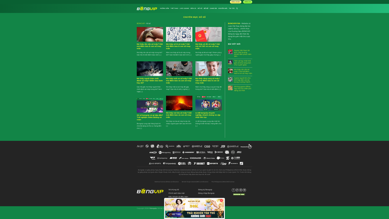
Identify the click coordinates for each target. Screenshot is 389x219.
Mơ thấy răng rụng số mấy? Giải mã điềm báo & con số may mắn (207, 80)
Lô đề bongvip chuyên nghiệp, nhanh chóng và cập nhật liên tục (207, 115)
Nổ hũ (200, 8)
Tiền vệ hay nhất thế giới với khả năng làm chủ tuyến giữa (242, 63)
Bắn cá (193, 8)
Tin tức (232, 8)
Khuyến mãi (222, 8)
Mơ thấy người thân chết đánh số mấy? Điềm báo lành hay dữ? (150, 80)
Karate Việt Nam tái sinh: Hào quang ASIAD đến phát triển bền (242, 53)
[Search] (237, 8)
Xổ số (206, 8)
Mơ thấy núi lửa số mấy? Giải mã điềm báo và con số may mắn (179, 115)
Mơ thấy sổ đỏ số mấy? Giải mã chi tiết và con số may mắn (207, 46)
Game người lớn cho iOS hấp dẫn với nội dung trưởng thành (242, 80)
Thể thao (174, 8)
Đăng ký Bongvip (205, 190)
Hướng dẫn (164, 8)
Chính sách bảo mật (176, 193)
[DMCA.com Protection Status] (239, 194)
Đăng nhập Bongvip (206, 193)
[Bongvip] (147, 8)
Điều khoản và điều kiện (178, 197)
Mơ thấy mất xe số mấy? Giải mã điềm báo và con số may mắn (179, 80)
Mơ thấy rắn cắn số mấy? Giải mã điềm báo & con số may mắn (150, 46)
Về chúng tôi (173, 190)
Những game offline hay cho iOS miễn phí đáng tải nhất (242, 88)
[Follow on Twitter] (237, 190)
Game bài (213, 8)
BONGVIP (141, 23)
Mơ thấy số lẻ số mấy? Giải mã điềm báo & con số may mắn (178, 46)
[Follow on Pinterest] (240, 190)
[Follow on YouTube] (244, 190)
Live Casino (184, 8)
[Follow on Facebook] (233, 190)
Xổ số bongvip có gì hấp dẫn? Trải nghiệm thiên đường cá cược (150, 117)
